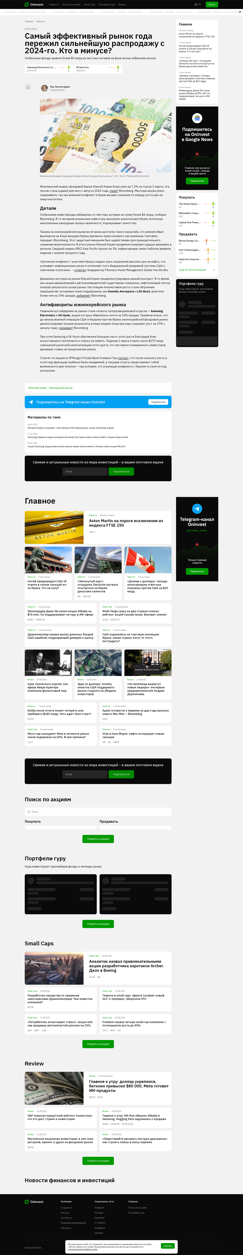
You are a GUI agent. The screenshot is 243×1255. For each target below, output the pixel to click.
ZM (104, 742)
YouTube (98, 1212)
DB (79, 596)
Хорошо (168, 1245)
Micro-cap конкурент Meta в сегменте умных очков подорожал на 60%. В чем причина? (58, 735)
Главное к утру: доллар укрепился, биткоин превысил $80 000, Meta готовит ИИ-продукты (129, 1086)
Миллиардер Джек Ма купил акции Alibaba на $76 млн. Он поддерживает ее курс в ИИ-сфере (60, 612)
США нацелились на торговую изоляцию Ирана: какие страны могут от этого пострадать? (130, 637)
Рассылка (66, 1227)
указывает (66, 328)
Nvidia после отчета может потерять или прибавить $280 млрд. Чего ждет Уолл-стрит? (59, 712)
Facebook (99, 1217)
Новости (54, 4)
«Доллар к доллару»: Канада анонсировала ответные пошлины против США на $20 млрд (147, 586)
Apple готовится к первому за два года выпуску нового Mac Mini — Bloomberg (135, 712)
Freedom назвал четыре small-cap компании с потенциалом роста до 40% (134, 1023)
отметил (80, 270)
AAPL (105, 719)
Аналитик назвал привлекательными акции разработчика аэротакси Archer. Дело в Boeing (126, 966)
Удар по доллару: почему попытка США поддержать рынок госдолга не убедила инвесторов (96, 689)
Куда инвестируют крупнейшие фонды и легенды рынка (63, 866)
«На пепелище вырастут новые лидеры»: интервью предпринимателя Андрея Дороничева (146, 689)
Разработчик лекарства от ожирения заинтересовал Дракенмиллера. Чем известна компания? (60, 999)
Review (122, 4)
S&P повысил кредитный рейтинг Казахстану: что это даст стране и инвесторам (60, 1117)
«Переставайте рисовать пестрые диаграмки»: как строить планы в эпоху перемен (135, 1140)
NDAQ (31, 1147)
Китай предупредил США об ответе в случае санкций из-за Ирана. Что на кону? (47, 584)
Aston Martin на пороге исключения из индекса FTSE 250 (126, 523)
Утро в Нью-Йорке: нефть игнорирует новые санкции (133, 735)
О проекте (66, 1207)
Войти (212, 4)
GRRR (116, 742)
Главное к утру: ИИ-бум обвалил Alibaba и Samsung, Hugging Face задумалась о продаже (134, 1117)
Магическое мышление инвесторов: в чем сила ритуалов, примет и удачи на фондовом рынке (60, 1140)
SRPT (112, 1030)
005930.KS (127, 1124)
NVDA (31, 719)
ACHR (92, 977)
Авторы (65, 1212)
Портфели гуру (107, 4)
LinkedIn (98, 1233)
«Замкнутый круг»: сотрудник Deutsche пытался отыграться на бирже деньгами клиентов (97, 586)
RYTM (30, 1007)
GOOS (105, 619)
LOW (44, 1030)
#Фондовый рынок (61, 387)
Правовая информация (73, 1222)
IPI (119, 1030)
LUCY (30, 742)
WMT (36, 1030)
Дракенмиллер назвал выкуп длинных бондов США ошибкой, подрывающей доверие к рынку (60, 636)
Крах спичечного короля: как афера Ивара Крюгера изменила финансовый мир (48, 687)
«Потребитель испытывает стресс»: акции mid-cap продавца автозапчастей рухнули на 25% (60, 1023)
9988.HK (40, 619)
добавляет (83, 295)
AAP (30, 1030)
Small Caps (89, 4)
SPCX (100, 1097)
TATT (105, 1030)
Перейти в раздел (98, 839)
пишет (114, 191)
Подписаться (158, 402)
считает (123, 358)
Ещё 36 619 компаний (192, 269)
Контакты (66, 1217)
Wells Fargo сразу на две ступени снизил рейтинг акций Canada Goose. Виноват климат (134, 612)
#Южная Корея (37, 387)
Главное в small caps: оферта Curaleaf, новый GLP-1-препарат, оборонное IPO (133, 997)
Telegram (99, 1207)
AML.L (92, 532)
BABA (30, 619)
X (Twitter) (99, 1222)
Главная (29, 21)
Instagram (99, 1227)
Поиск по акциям (71, 4)
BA (109, 742)
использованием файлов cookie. (83, 1249)
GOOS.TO (115, 619)
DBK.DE (87, 596)
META (92, 1097)
